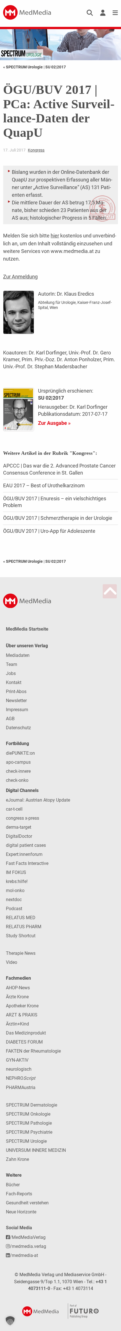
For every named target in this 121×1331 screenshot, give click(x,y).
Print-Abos (16, 691)
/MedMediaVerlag (28, 1237)
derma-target (18, 827)
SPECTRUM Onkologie (28, 1114)
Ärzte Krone (17, 996)
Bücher (13, 1184)
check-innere (18, 771)
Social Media (19, 1227)
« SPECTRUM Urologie (23, 67)
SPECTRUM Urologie (26, 1141)
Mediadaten (18, 655)
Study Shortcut (20, 935)
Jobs (11, 673)
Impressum (17, 709)
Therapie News (20, 953)
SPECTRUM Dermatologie (31, 1105)
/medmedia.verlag (28, 1246)
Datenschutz (18, 727)
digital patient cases (26, 845)
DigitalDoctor (19, 836)
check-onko (17, 780)
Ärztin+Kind (17, 1024)
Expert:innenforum (24, 854)
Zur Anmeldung (20, 277)
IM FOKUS (16, 872)
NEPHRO (20, 1078)
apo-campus (18, 762)
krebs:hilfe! (17, 881)
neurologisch (19, 1069)
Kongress (36, 150)
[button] (10, 1321)
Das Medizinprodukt (26, 1033)
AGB (10, 718)
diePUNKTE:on (20, 753)
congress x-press (22, 818)
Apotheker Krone (22, 1005)
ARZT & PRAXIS (21, 1015)
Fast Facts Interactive (27, 863)
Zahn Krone (17, 1159)
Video (11, 962)
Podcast (14, 908)
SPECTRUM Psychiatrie (29, 1132)
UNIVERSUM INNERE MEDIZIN (36, 1150)
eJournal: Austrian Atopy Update (38, 800)
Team (11, 664)
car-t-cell (14, 809)
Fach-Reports (19, 1193)
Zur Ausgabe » (54, 423)
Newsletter (16, 700)
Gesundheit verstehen (27, 1203)
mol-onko (15, 890)
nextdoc (14, 899)
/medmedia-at (24, 1255)
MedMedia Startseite (27, 629)
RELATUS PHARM (23, 926)
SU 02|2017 (55, 67)
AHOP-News (18, 987)
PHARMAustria (20, 1087)
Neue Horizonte (21, 1212)
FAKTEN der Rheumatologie (33, 1051)
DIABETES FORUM (24, 1042)
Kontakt (13, 682)
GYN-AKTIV (17, 1060)
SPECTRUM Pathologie (29, 1123)
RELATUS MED (20, 917)
